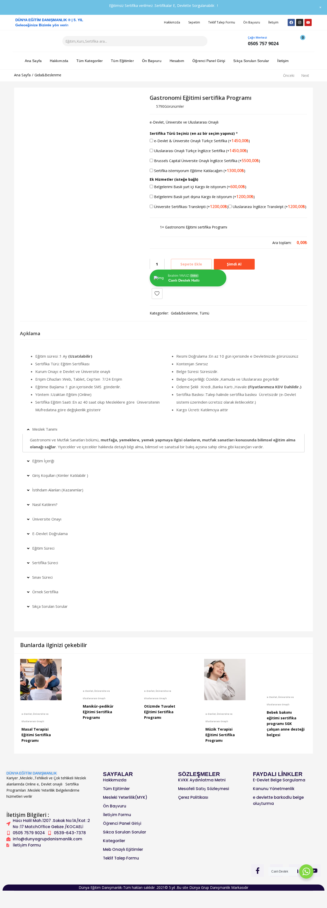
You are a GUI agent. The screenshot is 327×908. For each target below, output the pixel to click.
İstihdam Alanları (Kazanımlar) (57, 489)
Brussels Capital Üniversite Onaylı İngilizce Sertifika (206, 160)
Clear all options (173, 242)
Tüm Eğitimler (122, 61)
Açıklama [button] (30, 333)
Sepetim (194, 22)
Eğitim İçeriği (43, 460)
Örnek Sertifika (45, 591)
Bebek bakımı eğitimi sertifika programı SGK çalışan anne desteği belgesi (286, 723)
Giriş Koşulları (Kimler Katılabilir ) (60, 475)
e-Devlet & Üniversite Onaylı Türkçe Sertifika (201, 140)
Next (305, 75)
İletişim (273, 22)
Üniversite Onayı (46, 519)
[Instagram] (299, 22)
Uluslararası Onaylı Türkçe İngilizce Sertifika (200, 150)
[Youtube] (308, 22)
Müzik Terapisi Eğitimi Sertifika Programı (220, 735)
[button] (300, 41)
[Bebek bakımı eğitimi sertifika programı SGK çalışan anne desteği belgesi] (286, 671)
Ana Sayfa (33, 61)
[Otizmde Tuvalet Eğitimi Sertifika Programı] (163, 668)
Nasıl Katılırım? (44, 504)
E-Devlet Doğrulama (50, 533)
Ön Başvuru (251, 22)
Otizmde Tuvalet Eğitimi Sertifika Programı (159, 712)
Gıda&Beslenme (47, 74)
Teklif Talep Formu (221, 22)
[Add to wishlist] (157, 293)
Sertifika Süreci (45, 562)
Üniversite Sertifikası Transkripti (190, 206)
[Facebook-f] (257, 870)
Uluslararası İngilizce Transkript (269, 206)
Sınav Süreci (42, 577)
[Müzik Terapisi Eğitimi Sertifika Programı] (225, 679)
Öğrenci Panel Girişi (208, 61)
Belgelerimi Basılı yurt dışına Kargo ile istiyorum (204, 196)
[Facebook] (291, 22)
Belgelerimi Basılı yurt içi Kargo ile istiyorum (199, 186)
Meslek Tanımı (44, 429)
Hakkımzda (172, 22)
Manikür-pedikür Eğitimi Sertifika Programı (98, 712)
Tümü (204, 313)
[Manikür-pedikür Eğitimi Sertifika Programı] (102, 668)
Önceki (288, 75)
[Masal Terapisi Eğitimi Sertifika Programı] (41, 679)
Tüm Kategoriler (89, 61)
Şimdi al (234, 264)
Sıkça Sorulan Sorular (251, 61)
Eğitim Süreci (43, 548)
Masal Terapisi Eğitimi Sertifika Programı (36, 735)
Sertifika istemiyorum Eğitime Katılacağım (199, 170)
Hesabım (177, 61)
